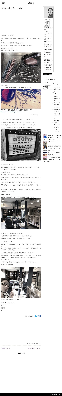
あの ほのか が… (52, 141)
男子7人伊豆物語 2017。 (56, 129)
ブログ (55, 82)
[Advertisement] (21, 22)
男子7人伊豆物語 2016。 (56, 122)
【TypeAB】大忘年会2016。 (33, 348)
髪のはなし (57, 91)
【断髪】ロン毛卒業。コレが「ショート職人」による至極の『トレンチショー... (52, 148)
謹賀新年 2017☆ (6, 348)
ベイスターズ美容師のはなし (57, 109)
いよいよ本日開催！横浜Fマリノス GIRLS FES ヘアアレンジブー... (52, 159)
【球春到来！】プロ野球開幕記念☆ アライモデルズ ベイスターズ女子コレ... (52, 137)
